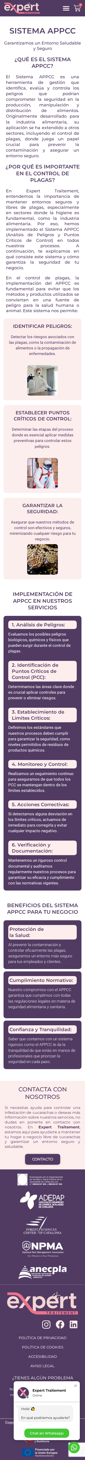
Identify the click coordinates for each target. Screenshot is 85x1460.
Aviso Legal (42, 1366)
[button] (66, 8)
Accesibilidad (42, 1356)
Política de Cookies (42, 1347)
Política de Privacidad (42, 1338)
